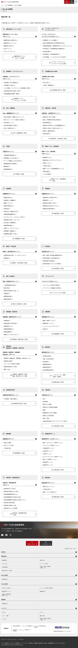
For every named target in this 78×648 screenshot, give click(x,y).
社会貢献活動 (4, 567)
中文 (71, 548)
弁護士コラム (46, 163)
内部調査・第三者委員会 (10, 82)
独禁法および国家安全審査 (50, 407)
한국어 (74, 548)
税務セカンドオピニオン (10, 334)
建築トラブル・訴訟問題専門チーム (52, 168)
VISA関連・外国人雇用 (10, 399)
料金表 (44, 329)
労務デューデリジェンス (10, 228)
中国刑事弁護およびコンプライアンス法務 (54, 421)
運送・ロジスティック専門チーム (52, 442)
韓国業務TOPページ (8, 439)
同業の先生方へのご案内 (7, 570)
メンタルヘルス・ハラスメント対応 (13, 217)
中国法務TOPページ (47, 395)
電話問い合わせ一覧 (32, 544)
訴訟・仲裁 (46, 418)
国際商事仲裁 (7, 296)
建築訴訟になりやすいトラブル (51, 160)
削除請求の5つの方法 (9, 488)
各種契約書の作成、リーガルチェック (14, 255)
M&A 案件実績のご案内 (10, 125)
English (67, 548)
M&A (44, 399)
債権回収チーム (47, 200)
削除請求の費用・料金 (10, 505)
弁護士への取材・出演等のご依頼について (45, 567)
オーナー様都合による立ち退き (12, 161)
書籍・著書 (42, 615)
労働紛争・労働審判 (9, 200)
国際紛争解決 (7, 299)
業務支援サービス (48, 323)
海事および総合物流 (48, 415)
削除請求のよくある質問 (10, 508)
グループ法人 (4, 563)
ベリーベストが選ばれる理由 (12, 364)
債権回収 (6, 258)
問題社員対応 (7, 197)
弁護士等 (3, 552)
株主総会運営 (46, 51)
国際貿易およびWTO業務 (50, 413)
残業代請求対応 (8, 206)
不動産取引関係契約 (9, 155)
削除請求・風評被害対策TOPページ (9, 484)
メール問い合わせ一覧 (46, 544)
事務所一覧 (42, 560)
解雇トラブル (7, 203)
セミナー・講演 (5, 615)
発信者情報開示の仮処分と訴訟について (15, 500)
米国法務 (45, 361)
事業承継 (6, 320)
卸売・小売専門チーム (49, 459)
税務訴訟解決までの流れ (10, 366)
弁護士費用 (46, 171)
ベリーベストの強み (44, 563)
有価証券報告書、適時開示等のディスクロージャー (57, 46)
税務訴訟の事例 (8, 361)
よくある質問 (46, 174)
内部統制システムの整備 (49, 40)
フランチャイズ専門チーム (50, 445)
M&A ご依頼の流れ (9, 128)
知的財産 (45, 401)
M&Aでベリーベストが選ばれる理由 (13, 120)
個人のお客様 (4, 575)
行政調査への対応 (9, 85)
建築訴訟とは (46, 157)
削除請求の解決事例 (9, 502)
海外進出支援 (46, 356)
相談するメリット (48, 486)
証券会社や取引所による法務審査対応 (53, 125)
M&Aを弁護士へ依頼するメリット (13, 117)
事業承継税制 (7, 332)
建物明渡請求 (7, 169)
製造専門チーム (47, 462)
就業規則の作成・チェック (11, 220)
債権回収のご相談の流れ (49, 197)
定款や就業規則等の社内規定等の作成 (53, 43)
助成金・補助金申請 (48, 131)
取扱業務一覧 (4, 579)
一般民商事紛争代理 (9, 285)
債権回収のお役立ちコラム (50, 206)
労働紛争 (6, 293)
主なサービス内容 (9, 445)
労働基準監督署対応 (9, 214)
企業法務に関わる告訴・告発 (12, 91)
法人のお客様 (4, 584)
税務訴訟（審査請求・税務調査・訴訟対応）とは (17, 358)
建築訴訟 (6, 166)
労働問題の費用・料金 (10, 234)
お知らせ (4, 612)
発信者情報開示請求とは (10, 494)
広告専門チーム (47, 451)
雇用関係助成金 (8, 225)
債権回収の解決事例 (48, 208)
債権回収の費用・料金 (49, 203)
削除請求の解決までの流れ (11, 491)
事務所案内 (4, 556)
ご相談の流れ (46, 166)
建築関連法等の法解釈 (10, 163)
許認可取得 (46, 134)
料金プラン (7, 48)
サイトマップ (4, 639)
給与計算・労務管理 (9, 222)
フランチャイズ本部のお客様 (51, 285)
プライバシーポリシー (12, 639)
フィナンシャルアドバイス (50, 326)
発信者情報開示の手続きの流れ (12, 497)
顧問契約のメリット (9, 43)
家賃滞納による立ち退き (10, 158)
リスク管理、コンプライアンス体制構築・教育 (16, 88)
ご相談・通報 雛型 (48, 85)
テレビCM (4, 619)
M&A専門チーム (8, 122)
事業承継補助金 (8, 329)
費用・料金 (7, 369)
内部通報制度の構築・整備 (11, 94)
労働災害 (6, 208)
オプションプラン (9, 51)
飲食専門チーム (47, 465)
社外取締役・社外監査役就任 (51, 54)
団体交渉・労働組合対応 (10, 211)
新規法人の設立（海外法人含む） (52, 128)
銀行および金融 (47, 404)
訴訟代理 (6, 288)
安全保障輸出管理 (48, 370)
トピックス (4, 608)
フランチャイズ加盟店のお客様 (51, 288)
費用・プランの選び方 (49, 492)
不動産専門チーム (48, 448)
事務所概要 (4, 560)
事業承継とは (7, 326)
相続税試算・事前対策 (10, 323)
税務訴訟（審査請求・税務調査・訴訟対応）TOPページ (12, 353)
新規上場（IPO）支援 (49, 117)
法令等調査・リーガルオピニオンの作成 (54, 57)
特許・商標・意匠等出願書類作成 (52, 255)
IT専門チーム (46, 454)
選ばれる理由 (7, 442)
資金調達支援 (46, 122)
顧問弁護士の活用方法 (10, 40)
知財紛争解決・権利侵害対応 (51, 258)
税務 (44, 410)
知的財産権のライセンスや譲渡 (51, 263)
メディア (41, 612)
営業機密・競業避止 (9, 231)
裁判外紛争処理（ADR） (10, 291)
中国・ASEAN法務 (48, 359)
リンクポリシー (21, 639)
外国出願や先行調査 (48, 261)
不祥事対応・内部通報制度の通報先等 (53, 48)
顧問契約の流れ (8, 46)
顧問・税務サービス (48, 320)
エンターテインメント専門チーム (52, 456)
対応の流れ (46, 82)
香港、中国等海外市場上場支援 (51, 120)
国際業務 (3, 599)
